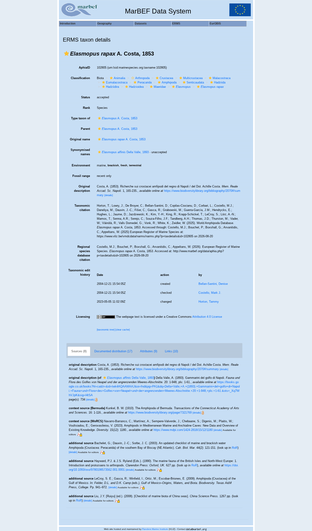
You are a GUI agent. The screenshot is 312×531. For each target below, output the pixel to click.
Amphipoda (169, 82)
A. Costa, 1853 (119, 118)
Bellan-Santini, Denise (213, 284)
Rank (86, 107)
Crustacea (166, 78)
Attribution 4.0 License (207, 316)
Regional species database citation (83, 253)
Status (85, 97)
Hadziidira (112, 86)
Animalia (119, 78)
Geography (104, 23)
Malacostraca (221, 78)
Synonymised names (80, 152)
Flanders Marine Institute (155, 529)
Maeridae (160, 86)
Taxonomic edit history (79, 272)
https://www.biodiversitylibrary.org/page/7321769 (160, 412)
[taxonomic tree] (106, 329)
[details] (108, 195)
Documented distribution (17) (113, 351)
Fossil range (81, 176)
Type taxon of (80, 118)
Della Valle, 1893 (125, 152)
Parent (85, 129)
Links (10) (171, 351)
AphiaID (84, 67)
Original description (82, 188)
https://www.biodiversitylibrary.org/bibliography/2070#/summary (177, 369)
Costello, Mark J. (209, 292)
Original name (80, 139)
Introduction (67, 23)
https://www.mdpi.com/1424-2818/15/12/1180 (183, 430)
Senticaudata (195, 82)
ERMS (176, 23)
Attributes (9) (148, 351)
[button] (66, 53)
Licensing (83, 316)
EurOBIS (215, 23)
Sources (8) (79, 351)
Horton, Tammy (208, 301)
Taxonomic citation (82, 208)
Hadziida (219, 82)
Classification (80, 78)
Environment (81, 165)
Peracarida (144, 82)
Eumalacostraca (116, 82)
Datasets (141, 23)
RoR (235, 447)
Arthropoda (142, 78)
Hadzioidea (136, 86)
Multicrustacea (193, 78)
